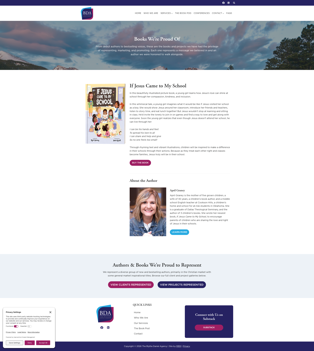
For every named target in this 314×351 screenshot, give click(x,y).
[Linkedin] (228, 3)
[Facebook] (223, 3)
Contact (138, 333)
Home (138, 13)
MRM (178, 346)
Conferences (202, 13)
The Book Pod (183, 13)
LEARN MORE (180, 232)
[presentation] (148, 211)
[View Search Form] (234, 3)
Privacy (186, 346)
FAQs (229, 13)
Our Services (141, 323)
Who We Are (151, 13)
